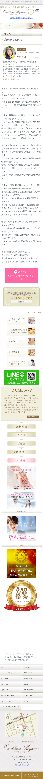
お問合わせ (27, 701)
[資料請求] (21, 355)
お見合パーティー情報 (8, 695)
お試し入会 (5, 690)
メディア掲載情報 (28, 690)
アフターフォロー (28, 673)
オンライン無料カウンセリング (21, 275)
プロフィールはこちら (11, 79)
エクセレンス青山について (9, 673)
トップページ (5, 667)
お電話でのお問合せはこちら (21, 18)
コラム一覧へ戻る (34, 312)
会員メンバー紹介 (7, 701)
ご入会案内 (5, 678)
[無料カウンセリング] (21, 366)
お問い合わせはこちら (21, 765)
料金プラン (5, 684)
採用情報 (26, 684)
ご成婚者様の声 (28, 667)
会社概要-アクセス (29, 678)
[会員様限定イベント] (21, 334)
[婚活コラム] (21, 345)
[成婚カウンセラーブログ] (21, 324)
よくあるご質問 (28, 695)
